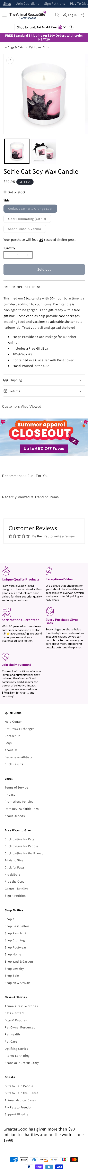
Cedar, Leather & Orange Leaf (32, 209)
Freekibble (12, 874)
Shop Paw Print (15, 933)
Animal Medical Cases (20, 1100)
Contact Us (12, 736)
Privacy (10, 794)
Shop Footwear (15, 947)
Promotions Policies (19, 801)
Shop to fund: (37, 27)
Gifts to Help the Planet (21, 1093)
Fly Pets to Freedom (19, 1107)
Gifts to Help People (19, 1086)
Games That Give (17, 888)
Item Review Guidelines (22, 809)
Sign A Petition (15, 895)
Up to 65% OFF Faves (44, 448)
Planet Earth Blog (17, 1055)
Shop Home (13, 954)
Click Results (14, 764)
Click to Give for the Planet (24, 853)
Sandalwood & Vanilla (27, 229)
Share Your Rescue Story (22, 1063)
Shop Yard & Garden (19, 961)
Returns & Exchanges (19, 729)
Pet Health (12, 1034)
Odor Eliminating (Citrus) (29, 219)
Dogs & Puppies (16, 1020)
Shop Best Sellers (17, 926)
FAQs (8, 743)
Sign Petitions (54, 4)
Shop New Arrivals (17, 983)
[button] (57, 15)
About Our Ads (15, 816)
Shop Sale (12, 975)
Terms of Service (16, 787)
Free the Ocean (15, 881)
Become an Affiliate (19, 757)
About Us (11, 750)
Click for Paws (15, 867)
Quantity (9, 248)
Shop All (10, 919)
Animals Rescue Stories (21, 1006)
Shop (7, 4)
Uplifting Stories (16, 1048)
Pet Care (11, 1041)
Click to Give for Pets (19, 839)
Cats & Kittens (15, 1013)
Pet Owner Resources (20, 1027)
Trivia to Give (14, 860)
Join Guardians (27, 4)
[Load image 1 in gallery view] (17, 151)
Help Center (13, 721)
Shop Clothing (15, 940)
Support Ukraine (16, 1114)
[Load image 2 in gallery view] (44, 151)
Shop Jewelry (14, 968)
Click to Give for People (21, 846)
